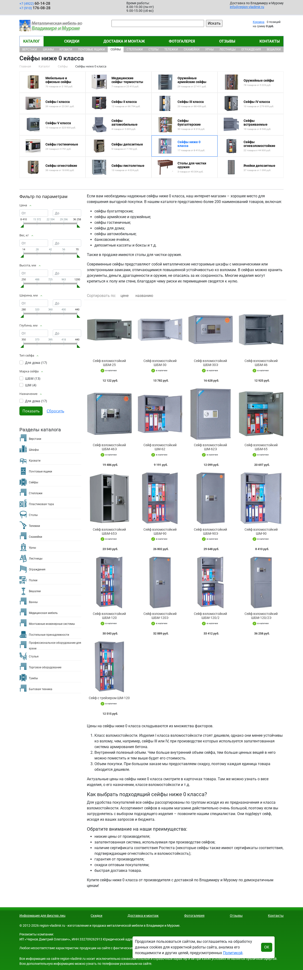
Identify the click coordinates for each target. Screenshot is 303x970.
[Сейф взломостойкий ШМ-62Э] (210, 414)
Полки (33, 580)
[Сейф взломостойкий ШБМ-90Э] (210, 498)
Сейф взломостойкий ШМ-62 (160, 447)
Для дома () (36, 362)
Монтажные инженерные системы (52, 624)
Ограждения (251, 49)
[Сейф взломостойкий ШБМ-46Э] (109, 414)
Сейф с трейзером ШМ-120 (109, 698)
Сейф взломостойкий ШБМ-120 (109, 616)
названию (144, 295)
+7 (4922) (34, 3)
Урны (209, 49)
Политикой (232, 953)
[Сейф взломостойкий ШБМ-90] (160, 498)
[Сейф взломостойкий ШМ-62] (160, 414)
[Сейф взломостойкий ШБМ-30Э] (210, 329)
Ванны (33, 602)
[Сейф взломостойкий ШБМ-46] (261, 329)
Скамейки (192, 49)
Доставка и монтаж (124, 41)
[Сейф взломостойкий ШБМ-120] (109, 582)
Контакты (269, 41)
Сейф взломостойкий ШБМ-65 (261, 447)
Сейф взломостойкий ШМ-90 (261, 531)
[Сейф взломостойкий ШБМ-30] (160, 329)
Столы (153, 49)
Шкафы (48, 49)
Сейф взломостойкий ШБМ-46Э (109, 447)
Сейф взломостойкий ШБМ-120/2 (210, 616)
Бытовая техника (40, 689)
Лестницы (227, 49)
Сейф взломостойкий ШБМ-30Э (210, 363)
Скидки (71, 41)
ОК (266, 947)
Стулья (34, 656)
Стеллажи (135, 49)
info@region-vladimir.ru (247, 7)
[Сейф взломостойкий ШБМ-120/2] (210, 582)
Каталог (31, 41)
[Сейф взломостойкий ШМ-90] (261, 498)
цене (124, 295)
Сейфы (116, 49)
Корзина (258, 22)
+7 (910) (34, 8)
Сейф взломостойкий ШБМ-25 (109, 363)
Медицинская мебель (43, 613)
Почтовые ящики (91, 49)
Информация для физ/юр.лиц (42, 915)
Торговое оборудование (45, 667)
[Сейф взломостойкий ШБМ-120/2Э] (261, 582)
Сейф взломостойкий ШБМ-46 (261, 363)
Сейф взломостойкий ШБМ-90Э (210, 531)
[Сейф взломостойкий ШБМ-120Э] (160, 582)
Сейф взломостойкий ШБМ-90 (160, 531)
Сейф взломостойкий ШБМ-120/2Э (261, 616)
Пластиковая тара (41, 504)
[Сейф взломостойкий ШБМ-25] (109, 329)
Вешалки (274, 49)
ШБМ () (32, 378)
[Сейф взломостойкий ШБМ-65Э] (109, 498)
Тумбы (33, 678)
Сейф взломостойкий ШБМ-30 (160, 363)
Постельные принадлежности (49, 634)
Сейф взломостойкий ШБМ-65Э (109, 531)
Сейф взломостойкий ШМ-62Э (210, 447)
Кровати (65, 49)
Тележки (171, 49)
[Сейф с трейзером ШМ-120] (109, 667)
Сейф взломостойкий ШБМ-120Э (160, 616)
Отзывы (227, 41)
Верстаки (29, 49)
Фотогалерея (182, 41)
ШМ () (30, 385)
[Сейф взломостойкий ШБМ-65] (261, 414)
